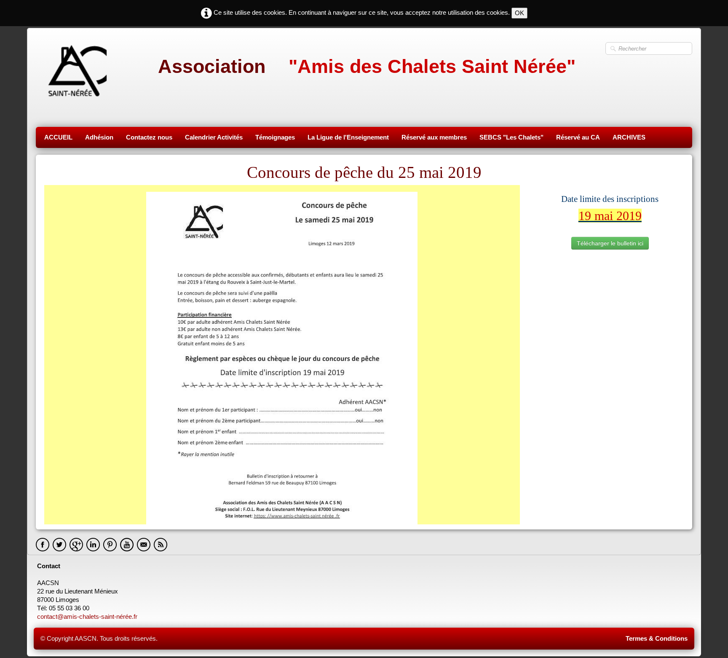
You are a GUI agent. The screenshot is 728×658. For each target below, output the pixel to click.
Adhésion (99, 137)
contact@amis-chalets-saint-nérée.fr (88, 616)
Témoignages (275, 137)
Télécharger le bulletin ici (610, 243)
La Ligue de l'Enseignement (348, 137)
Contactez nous (149, 137)
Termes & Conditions (657, 638)
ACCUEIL (58, 137)
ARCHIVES (629, 137)
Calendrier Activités (214, 137)
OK (519, 12)
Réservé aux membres (434, 137)
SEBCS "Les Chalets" (511, 137)
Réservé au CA (578, 137)
